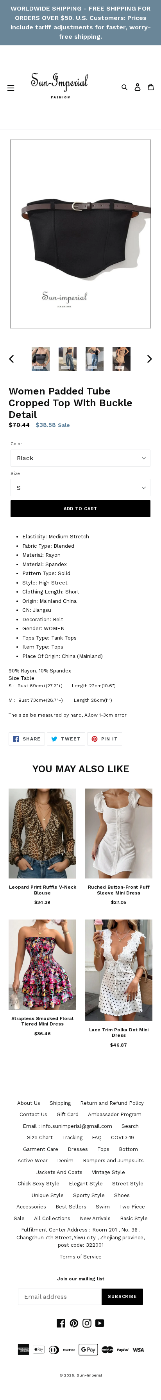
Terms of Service (80, 1257)
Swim (103, 1207)
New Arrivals (95, 1218)
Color (16, 443)
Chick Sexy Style (38, 1184)
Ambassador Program (114, 1114)
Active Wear (33, 1160)
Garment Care (40, 1149)
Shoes (122, 1195)
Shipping (60, 1103)
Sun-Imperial (89, 1375)
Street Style (127, 1184)
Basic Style (134, 1218)
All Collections (52, 1218)
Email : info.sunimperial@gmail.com (67, 1126)
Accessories (31, 1207)
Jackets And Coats (59, 1172)
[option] (40, 359)
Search (130, 1126)
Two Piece (132, 1207)
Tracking (72, 1137)
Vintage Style (108, 1172)
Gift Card (68, 1114)
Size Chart (40, 1137)
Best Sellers (70, 1207)
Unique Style (48, 1195)
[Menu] (10, 87)
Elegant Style (86, 1184)
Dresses (78, 1149)
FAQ (97, 1137)
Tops (103, 1149)
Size (15, 473)
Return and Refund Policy (112, 1103)
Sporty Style (89, 1195)
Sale (19, 1218)
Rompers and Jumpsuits (113, 1160)
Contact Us (33, 1114)
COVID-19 (122, 1137)
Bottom (128, 1149)
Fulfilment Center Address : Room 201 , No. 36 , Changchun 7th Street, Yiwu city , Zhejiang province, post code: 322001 (80, 1237)
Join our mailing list (80, 1279)
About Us (28, 1103)
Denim (65, 1160)
